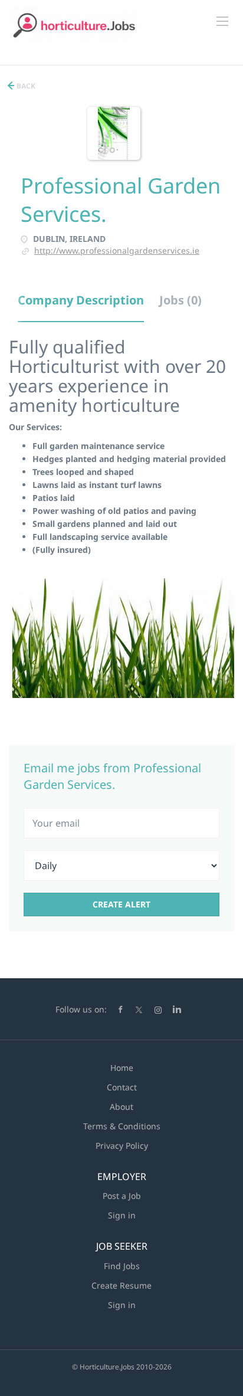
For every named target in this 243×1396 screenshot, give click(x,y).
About (121, 1106)
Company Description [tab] (81, 300)
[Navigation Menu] (222, 21)
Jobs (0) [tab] (180, 300)
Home (121, 1067)
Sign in (122, 1215)
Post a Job (122, 1195)
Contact (122, 1087)
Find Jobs (122, 1266)
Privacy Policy (122, 1145)
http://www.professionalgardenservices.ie (116, 250)
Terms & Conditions (121, 1126)
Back (25, 86)
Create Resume (121, 1285)
